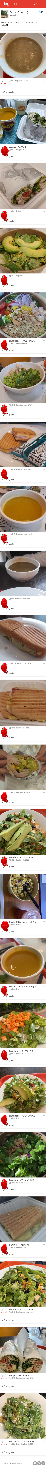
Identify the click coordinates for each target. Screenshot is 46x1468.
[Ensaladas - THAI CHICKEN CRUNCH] (23, 1154)
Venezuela (12, 1463)
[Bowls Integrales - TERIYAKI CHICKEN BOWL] (23, 896)
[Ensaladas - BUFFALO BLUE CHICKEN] (23, 1025)
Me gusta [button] (9, 92)
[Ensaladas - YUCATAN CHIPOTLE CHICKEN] (23, 832)
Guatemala (20, 1463)
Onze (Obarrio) (19, 12)
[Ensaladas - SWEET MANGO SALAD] (23, 315)
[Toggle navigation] (40, 4)
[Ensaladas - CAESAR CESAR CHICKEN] (23, 1416)
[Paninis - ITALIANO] (23, 1219)
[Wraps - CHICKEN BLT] (23, 1350)
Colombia (5, 1463)
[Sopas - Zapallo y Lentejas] (23, 961)
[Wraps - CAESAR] (23, 121)
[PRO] (5, 150)
